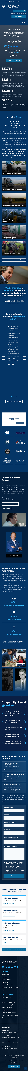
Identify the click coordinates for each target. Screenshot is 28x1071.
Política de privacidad (17, 1060)
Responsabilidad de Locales (9, 1012)
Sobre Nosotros (6, 974)
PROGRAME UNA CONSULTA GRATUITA (14, 950)
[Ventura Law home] (11, 6)
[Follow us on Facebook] (3, 966)
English (16, 10)
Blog (3, 990)
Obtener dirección (9, 903)
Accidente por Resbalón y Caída (10, 1015)
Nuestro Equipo (6, 977)
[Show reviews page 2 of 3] (14, 396)
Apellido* (6, 814)
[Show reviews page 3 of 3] (16, 396)
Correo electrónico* (10, 822)
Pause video (20, 423)
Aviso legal (8, 1060)
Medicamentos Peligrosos (8, 1017)
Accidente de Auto (6, 997)
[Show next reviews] (24, 358)
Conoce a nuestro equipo (10, 504)
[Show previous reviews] (3, 358)
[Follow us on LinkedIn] (12, 966)
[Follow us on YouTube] (15, 966)
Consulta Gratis (14, 1066)
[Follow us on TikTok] (18, 966)
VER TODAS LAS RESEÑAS (14, 401)
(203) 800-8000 (6, 1027)
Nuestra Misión (5, 982)
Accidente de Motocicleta (8, 1002)
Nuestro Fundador (6, 979)
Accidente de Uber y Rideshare (9, 1005)
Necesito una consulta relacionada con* (11, 838)
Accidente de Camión (7, 999)
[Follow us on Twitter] (6, 966)
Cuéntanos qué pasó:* (10, 846)
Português (22, 10)
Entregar (14, 876)
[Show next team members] (24, 544)
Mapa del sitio (14, 1062)
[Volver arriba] (25, 1068)
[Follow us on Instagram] (9, 966)
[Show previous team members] (3, 544)
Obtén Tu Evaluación (14, 60)
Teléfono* (7, 829)
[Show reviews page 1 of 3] (11, 396)
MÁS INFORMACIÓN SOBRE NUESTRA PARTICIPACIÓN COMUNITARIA (13, 642)
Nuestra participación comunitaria (10, 987)
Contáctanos (6, 508)
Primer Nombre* (8, 807)
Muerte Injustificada (7, 1007)
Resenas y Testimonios (7, 984)
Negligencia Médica (7, 1010)
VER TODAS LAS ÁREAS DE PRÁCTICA (14, 260)
